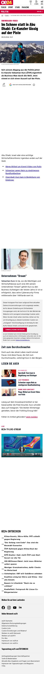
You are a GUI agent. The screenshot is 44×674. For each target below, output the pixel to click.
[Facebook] (3, 607)
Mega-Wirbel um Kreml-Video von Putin (23, 166)
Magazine (25, 7)
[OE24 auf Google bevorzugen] (34, 85)
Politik (5, 11)
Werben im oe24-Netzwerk (11, 633)
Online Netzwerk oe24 (10, 613)
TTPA (3, 666)
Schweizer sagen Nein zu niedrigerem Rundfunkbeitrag (22, 172)
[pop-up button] (36, 454)
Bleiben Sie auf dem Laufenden (13, 600)
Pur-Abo (4, 638)
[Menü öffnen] (42, 7)
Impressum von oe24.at (10, 640)
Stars (17, 7)
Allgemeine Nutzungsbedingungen (14, 623)
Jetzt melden (32, 417)
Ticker (3, 7)
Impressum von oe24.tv (10, 643)
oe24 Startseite (7, 621)
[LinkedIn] (20, 607)
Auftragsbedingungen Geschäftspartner (16, 656)
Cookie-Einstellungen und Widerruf (14, 631)
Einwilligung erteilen (15, 329)
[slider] (12, 454)
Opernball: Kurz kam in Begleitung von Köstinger (23, 179)
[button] (22, 446)
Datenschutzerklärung (23, 340)
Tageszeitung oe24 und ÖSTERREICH (15, 649)
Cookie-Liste (6, 628)
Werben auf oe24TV (9, 635)
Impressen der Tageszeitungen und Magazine (17, 663)
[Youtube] (14, 607)
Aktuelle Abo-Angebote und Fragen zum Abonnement (21, 661)
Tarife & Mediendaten (9, 658)
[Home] (2, 15)
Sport (10, 7)
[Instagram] (9, 607)
